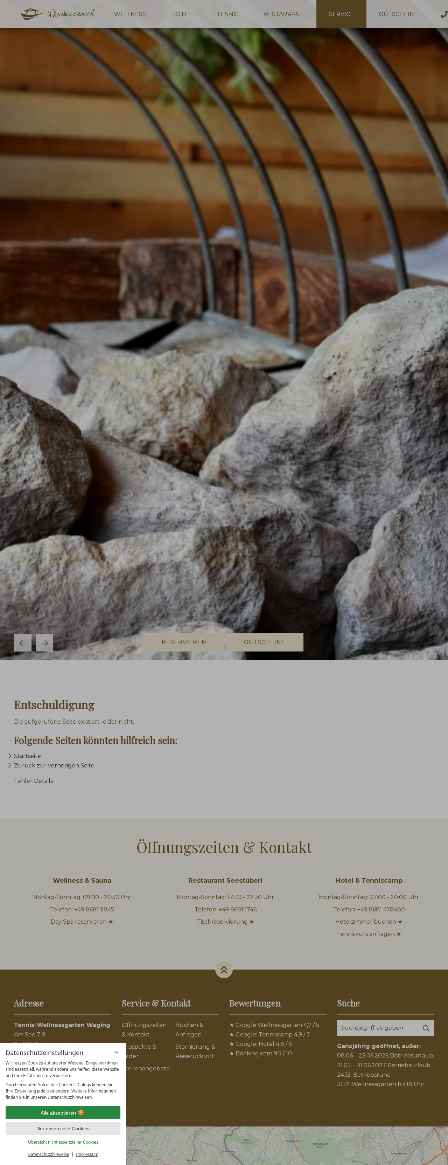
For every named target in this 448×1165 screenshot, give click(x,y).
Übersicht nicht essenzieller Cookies (63, 1142)
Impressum (87, 1154)
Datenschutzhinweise (48, 1154)
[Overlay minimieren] (116, 1052)
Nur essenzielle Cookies (63, 1128)
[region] (63, 1080)
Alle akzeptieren (58, 1113)
